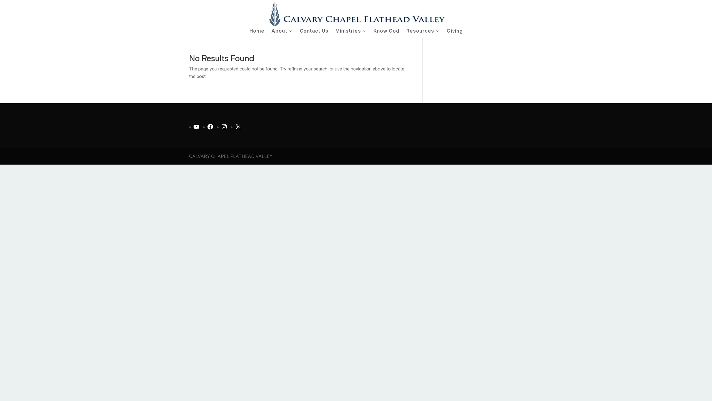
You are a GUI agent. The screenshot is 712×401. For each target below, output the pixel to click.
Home (256, 31)
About (279, 31)
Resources (420, 31)
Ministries (348, 31)
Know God (386, 31)
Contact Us (314, 31)
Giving (455, 31)
